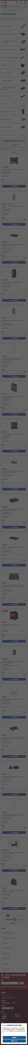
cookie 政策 (16, 1031)
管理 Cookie (14, 1041)
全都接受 (14, 1037)
